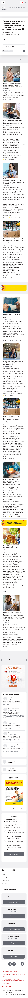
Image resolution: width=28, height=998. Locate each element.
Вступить (14, 943)
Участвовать (14, 916)
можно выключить (15, 34)
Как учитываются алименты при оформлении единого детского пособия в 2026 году (11, 738)
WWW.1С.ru (5, 875)
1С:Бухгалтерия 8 (7, 50)
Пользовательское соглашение (11, 971)
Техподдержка (6, 986)
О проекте (4, 969)
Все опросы (14, 859)
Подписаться (14, 902)
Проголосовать (14, 854)
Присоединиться (14, 929)
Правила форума (6, 983)
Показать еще (14, 660)
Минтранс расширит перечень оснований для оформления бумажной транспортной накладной (13, 703)
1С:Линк (4, 877)
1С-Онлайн (5, 880)
